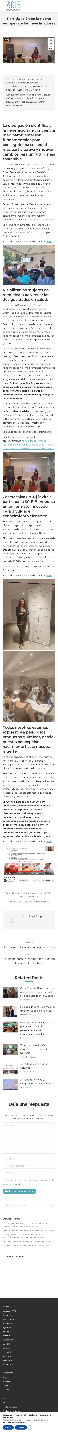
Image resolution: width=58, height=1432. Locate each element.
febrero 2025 (8, 1315)
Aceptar (8, 1427)
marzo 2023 (7, 1335)
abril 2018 (7, 1356)
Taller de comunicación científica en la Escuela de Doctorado (34, 1049)
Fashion (6, 1389)
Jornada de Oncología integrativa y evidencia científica (37, 1081)
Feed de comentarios (11, 1411)
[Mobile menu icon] (52, 6)
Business (6, 1381)
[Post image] (10, 992)
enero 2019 (7, 1352)
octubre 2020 (8, 1340)
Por (28, 893)
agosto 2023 (8, 1327)
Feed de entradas (10, 1407)
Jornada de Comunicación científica (34, 1066)
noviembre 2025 (9, 1311)
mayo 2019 (7, 1348)
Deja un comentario (29, 896)
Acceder (6, 1402)
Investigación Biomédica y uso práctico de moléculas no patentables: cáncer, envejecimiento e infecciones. (36, 1028)
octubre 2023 (8, 1323)
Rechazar (21, 1427)
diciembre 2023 (9, 1319)
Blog (7, 40)
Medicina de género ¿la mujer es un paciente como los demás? (37, 1009)
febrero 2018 (8, 1364)
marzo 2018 (7, 1360)
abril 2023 (7, 1331)
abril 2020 (7, 1344)
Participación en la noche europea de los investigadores (26, 1245)
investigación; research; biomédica (36, 901)
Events (5, 1385)
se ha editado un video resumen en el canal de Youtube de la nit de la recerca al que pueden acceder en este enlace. (28, 445)
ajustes (23, 1422)
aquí (49, 241)
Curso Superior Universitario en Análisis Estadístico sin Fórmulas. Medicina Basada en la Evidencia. (37, 992)
